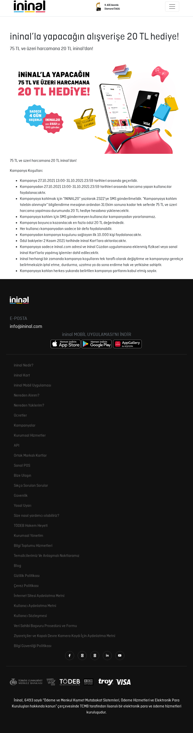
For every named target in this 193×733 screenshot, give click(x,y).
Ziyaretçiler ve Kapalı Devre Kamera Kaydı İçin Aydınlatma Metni (64, 636)
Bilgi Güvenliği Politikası (32, 646)
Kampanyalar (24, 425)
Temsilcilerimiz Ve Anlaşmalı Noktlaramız (46, 555)
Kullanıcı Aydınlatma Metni (35, 605)
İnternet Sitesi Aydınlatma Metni (39, 595)
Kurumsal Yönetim (28, 535)
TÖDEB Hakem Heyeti (30, 525)
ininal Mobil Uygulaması (32, 385)
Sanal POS (22, 465)
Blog (17, 565)
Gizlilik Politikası (26, 575)
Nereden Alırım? (26, 395)
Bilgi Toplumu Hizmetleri (33, 545)
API (16, 445)
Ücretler (20, 415)
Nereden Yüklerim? (29, 405)
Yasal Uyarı (22, 505)
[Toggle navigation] (172, 7)
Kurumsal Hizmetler (30, 435)
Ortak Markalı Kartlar (30, 455)
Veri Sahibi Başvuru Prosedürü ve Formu (45, 626)
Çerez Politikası (26, 585)
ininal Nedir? (23, 365)
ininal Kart (22, 375)
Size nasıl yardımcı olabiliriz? (36, 515)
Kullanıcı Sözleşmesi (30, 616)
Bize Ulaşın (22, 475)
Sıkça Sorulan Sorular (31, 485)
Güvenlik (21, 495)
